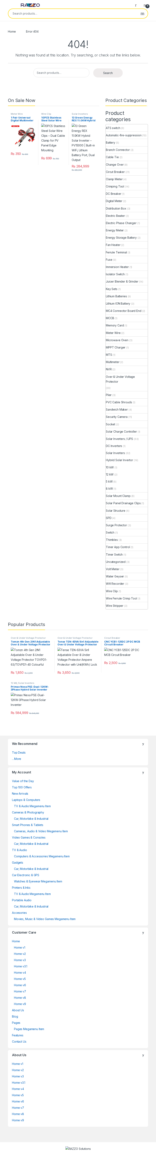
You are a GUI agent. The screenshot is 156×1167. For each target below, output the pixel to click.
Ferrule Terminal (116, 252)
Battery (110, 142)
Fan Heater (113, 245)
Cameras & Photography (28, 812)
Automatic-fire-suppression (123, 135)
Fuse (109, 259)
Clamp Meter (114, 179)
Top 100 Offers (22, 787)
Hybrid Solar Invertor (119, 460)
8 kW (109, 488)
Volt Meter (112, 569)
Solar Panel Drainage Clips (123, 503)
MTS (109, 354)
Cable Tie (112, 157)
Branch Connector (118, 149)
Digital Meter (114, 201)
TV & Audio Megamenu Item (32, 806)
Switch (110, 532)
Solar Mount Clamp (118, 496)
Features (17, 1035)
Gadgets (17, 862)
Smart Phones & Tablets (27, 825)
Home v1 (19, 947)
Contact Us (19, 1041)
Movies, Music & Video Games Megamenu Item (45, 919)
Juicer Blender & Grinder (122, 281)
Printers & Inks (21, 887)
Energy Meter (115, 230)
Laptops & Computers (26, 800)
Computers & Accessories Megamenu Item (42, 856)
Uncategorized (116, 561)
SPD (109, 518)
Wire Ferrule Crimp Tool (121, 598)
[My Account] (137, 4)
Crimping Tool (115, 186)
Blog (15, 1016)
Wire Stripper (114, 605)
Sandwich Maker (117, 409)
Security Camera (117, 416)
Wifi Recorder (115, 583)
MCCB (110, 318)
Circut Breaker (115, 172)
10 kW (110, 467)
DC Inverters (114, 446)
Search (142, 13)
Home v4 (20, 972)
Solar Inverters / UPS (119, 439)
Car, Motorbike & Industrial (31, 818)
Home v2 (20, 953)
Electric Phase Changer (121, 223)
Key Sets (111, 289)
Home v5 (20, 979)
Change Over (115, 164)
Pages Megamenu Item (29, 1029)
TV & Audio (19, 850)
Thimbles (112, 539)
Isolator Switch (115, 274)
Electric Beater (115, 215)
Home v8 (20, 997)
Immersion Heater (117, 267)
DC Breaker (113, 193)
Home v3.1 (20, 966)
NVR (109, 369)
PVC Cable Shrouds (119, 402)
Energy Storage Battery (121, 237)
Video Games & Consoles (29, 837)
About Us (18, 1010)
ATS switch (113, 128)
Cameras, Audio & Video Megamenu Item (41, 831)
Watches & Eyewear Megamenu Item (38, 881)
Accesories (19, 912)
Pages (16, 1022)
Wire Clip (46, 113)
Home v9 (20, 1004)
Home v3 (20, 960)
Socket (110, 424)
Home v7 (20, 991)
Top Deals (19, 752)
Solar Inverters (80, 113)
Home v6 (20, 985)
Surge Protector (116, 525)
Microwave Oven (117, 340)
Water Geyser (115, 576)
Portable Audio (21, 900)
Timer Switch (114, 554)
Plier (109, 395)
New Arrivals (20, 793)
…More (16, 758)
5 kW (109, 481)
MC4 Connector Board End (123, 310)
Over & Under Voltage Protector (120, 379)
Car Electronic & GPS (25, 875)
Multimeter (112, 362)
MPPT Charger (115, 347)
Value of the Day (23, 781)
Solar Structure (115, 510)
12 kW (110, 474)
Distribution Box (116, 208)
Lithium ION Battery (118, 303)
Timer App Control (118, 547)
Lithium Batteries (116, 296)
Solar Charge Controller (121, 431)
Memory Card (115, 325)
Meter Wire (17, 113)
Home (12, 31)
